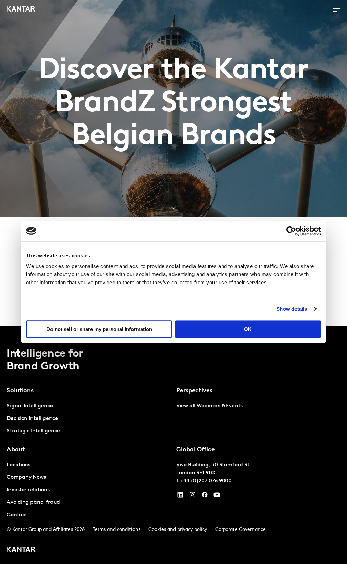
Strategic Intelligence (33, 431)
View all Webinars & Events (209, 406)
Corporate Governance (240, 529)
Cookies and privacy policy (177, 529)
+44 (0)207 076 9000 (206, 481)
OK (248, 329)
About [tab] (16, 450)
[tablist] (173, 445)
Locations (18, 465)
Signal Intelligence (30, 406)
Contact (17, 515)
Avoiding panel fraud (33, 502)
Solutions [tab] (20, 391)
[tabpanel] (89, 418)
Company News (26, 477)
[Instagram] (192, 496)
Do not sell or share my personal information (99, 329)
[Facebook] (205, 496)
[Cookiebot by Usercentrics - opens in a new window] (291, 231)
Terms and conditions (116, 529)
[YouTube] (180, 496)
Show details (291, 309)
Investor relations (28, 490)
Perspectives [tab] (194, 391)
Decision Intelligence (32, 418)
